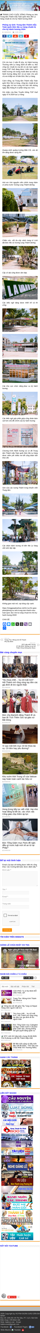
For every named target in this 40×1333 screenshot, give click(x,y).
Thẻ (32, 987)
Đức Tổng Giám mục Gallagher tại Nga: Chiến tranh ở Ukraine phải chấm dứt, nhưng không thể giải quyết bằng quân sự (25, 1028)
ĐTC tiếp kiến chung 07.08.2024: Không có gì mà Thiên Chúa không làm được (26, 645)
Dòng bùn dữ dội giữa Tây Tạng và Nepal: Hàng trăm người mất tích (19, 1007)
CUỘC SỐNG (19, 15)
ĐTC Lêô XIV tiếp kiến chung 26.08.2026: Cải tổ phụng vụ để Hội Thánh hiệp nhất (19, 1037)
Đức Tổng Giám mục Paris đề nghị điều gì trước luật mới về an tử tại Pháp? (18, 845)
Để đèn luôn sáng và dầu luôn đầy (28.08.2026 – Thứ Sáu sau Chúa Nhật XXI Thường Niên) (25, 1046)
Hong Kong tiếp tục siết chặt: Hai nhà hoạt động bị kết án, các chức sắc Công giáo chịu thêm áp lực (20, 811)
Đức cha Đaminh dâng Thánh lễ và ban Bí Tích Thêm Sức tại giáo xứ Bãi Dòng (18, 717)
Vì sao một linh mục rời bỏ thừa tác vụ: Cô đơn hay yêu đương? (19, 747)
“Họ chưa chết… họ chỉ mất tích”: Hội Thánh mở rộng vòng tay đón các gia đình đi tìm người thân (20, 682)
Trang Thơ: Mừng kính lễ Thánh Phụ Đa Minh (15, 640)
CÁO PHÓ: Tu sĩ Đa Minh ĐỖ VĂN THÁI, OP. (25, 992)
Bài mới (5, 987)
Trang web (6, 904)
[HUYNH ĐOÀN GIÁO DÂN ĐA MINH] (20, 5)
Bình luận (6, 870)
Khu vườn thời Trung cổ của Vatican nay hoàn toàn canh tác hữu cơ (19, 777)
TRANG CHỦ (7, 15)
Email (5, 897)
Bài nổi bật (15, 987)
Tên (4, 890)
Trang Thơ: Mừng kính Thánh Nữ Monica (24, 999)
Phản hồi (25, 987)
